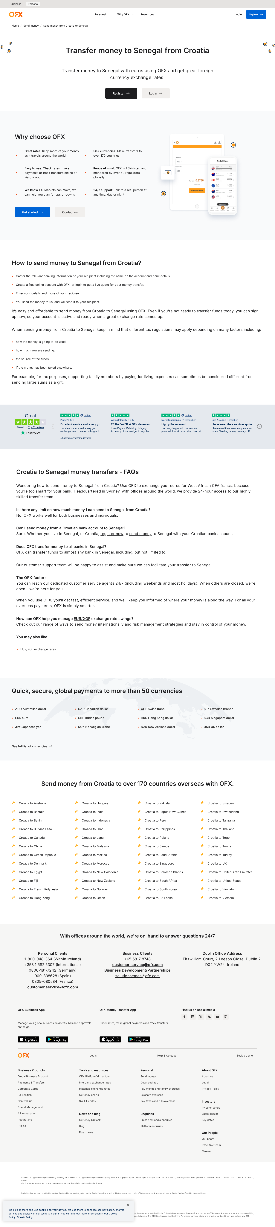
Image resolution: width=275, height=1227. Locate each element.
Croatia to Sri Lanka (159, 898)
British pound (91, 718)
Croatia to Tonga (219, 846)
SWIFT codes (87, 1101)
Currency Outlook (90, 1119)
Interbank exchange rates (95, 1082)
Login (93, 1055)
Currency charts (89, 1094)
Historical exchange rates (94, 1088)
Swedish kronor (218, 709)
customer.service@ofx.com (52, 987)
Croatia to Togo (218, 837)
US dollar (217, 727)
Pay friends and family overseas (160, 1088)
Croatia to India (92, 812)
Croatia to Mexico (94, 855)
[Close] (128, 1205)
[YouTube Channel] (217, 1017)
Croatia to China (30, 846)
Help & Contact (166, 1055)
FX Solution (25, 1094)
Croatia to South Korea (161, 889)
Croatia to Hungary (95, 803)
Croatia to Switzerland (223, 812)
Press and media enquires (156, 1119)
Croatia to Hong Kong (34, 898)
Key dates (208, 1119)
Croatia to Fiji (28, 880)
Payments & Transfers (31, 1082)
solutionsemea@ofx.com (137, 976)
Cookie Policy (25, 1217)
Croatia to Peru (155, 820)
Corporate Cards (28, 1088)
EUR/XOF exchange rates (38, 649)
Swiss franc (152, 709)
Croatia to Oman (93, 898)
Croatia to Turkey (219, 855)
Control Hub (25, 1101)
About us (207, 1076)
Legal (205, 1082)
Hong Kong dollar (157, 718)
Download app (149, 1082)
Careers (206, 1151)
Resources (147, 14)
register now (111, 533)
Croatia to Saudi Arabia (161, 855)
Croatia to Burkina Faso (35, 829)
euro (24, 718)
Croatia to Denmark (33, 863)
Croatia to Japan (93, 837)
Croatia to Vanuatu (220, 889)
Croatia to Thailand (220, 829)
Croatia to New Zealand (98, 880)
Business (15, 3)
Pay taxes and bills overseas (157, 1101)
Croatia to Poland (157, 837)
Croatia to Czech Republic (37, 855)
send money (140, 533)
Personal (33, 3)
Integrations (25, 1119)
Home (15, 25)
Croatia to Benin (30, 820)
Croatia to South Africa (161, 880)
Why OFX (123, 14)
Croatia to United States (224, 880)
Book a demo (245, 1055)
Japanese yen (28, 727)
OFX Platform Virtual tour (94, 1076)
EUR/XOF (82, 618)
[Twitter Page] (201, 1017)
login (78, 284)
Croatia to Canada (32, 837)
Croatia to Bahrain (31, 812)
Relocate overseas (151, 1094)
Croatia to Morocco (95, 863)
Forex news (86, 1132)
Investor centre (211, 1107)
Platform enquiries (151, 1126)
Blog (82, 1126)
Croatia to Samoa (157, 846)
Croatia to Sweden (220, 803)
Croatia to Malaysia (95, 846)
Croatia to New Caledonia (100, 872)
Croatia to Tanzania (221, 820)
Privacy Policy (210, 1088)
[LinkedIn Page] (193, 1017)
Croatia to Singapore (159, 863)
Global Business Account (33, 1076)
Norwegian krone (94, 727)
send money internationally (98, 624)
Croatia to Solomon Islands (164, 872)
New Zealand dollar (161, 727)
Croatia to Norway (95, 889)
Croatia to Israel (93, 829)
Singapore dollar (219, 718)
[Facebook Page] (184, 1017)
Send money (31, 25)
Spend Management (30, 1107)
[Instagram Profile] (226, 1017)
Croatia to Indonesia (96, 820)
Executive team (211, 1145)
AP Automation (27, 1113)
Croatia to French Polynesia (38, 889)
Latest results (210, 1113)
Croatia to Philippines (160, 829)
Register (253, 14)
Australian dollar (30, 709)
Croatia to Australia (32, 803)
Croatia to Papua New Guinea (165, 812)
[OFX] (15, 14)
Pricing (22, 1125)
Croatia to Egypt (30, 872)
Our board (208, 1138)
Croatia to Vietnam (220, 898)
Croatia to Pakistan (158, 803)
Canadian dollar (93, 709)
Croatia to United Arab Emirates (229, 872)
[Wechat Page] (209, 1017)
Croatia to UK (217, 863)
